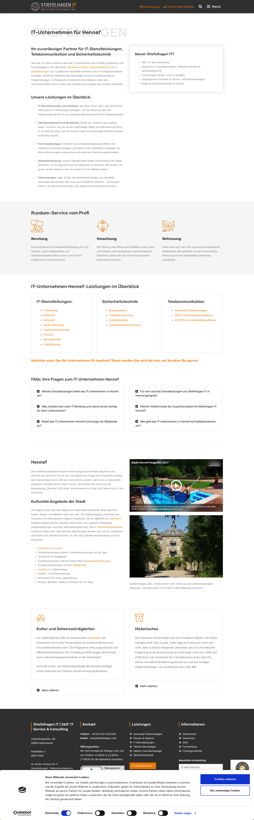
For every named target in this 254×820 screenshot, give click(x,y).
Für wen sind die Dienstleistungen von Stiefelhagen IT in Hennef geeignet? (172, 393)
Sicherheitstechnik (100, 67)
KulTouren (115, 518)
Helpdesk (49, 315)
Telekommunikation (77, 67)
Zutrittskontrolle (118, 320)
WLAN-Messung (53, 324)
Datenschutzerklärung (161, 509)
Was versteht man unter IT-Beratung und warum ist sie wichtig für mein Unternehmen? (77, 408)
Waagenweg (80, 565)
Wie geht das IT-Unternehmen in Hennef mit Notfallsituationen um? (175, 423)
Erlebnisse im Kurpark (50, 548)
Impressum (189, 738)
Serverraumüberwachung (124, 324)
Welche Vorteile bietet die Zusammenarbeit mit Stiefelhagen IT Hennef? (176, 408)
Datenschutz (189, 734)
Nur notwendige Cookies (225, 790)
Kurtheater (93, 637)
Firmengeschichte (192, 751)
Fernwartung (190, 746)
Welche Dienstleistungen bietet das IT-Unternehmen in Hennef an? (77, 393)
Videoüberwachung (121, 315)
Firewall (48, 334)
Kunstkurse (44, 569)
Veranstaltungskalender (110, 527)
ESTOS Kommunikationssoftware (195, 320)
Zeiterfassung (51, 344)
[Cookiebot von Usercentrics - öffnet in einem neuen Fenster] (22, 813)
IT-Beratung (50, 310)
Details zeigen (182, 813)
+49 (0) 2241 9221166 (103, 734)
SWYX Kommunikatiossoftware (194, 315)
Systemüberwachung (56, 329)
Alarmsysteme (117, 310)
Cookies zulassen (225, 779)
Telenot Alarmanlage (144, 746)
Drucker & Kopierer (143, 738)
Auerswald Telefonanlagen (191, 310)
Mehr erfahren (50, 690)
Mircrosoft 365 (52, 339)
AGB (185, 742)
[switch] (100, 813)
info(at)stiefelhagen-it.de (103, 738)
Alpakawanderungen (99, 561)
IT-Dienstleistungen (143, 742)
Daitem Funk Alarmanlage (147, 751)
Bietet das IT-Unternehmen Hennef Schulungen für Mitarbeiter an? (77, 423)
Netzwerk (49, 320)
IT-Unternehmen (142, 765)
